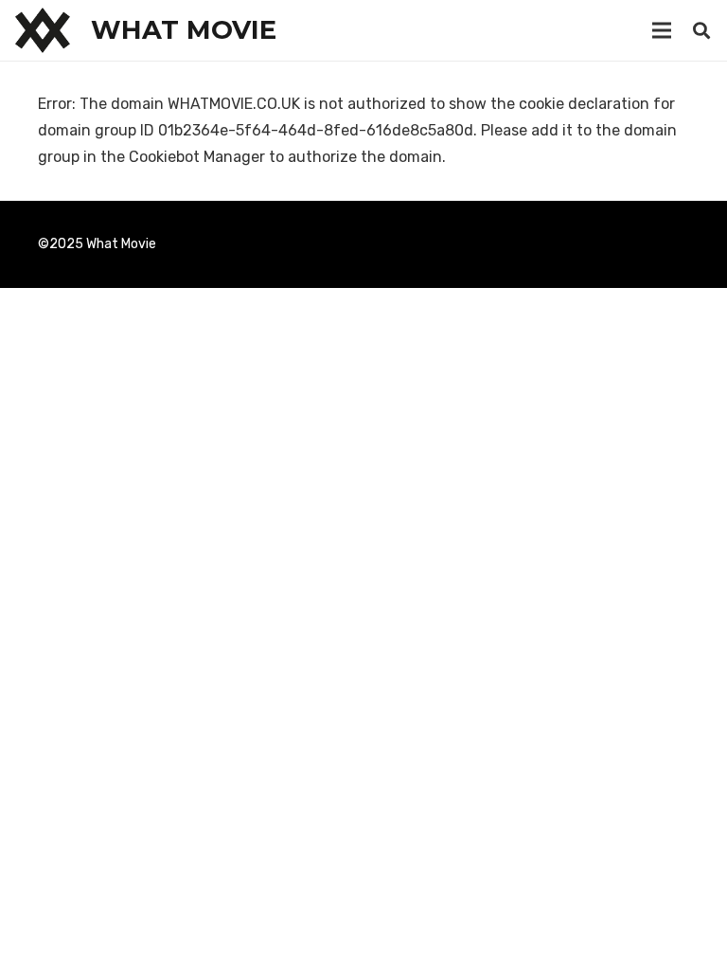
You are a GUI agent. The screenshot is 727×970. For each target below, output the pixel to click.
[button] (701, 30)
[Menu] (661, 30)
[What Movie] (42, 30)
